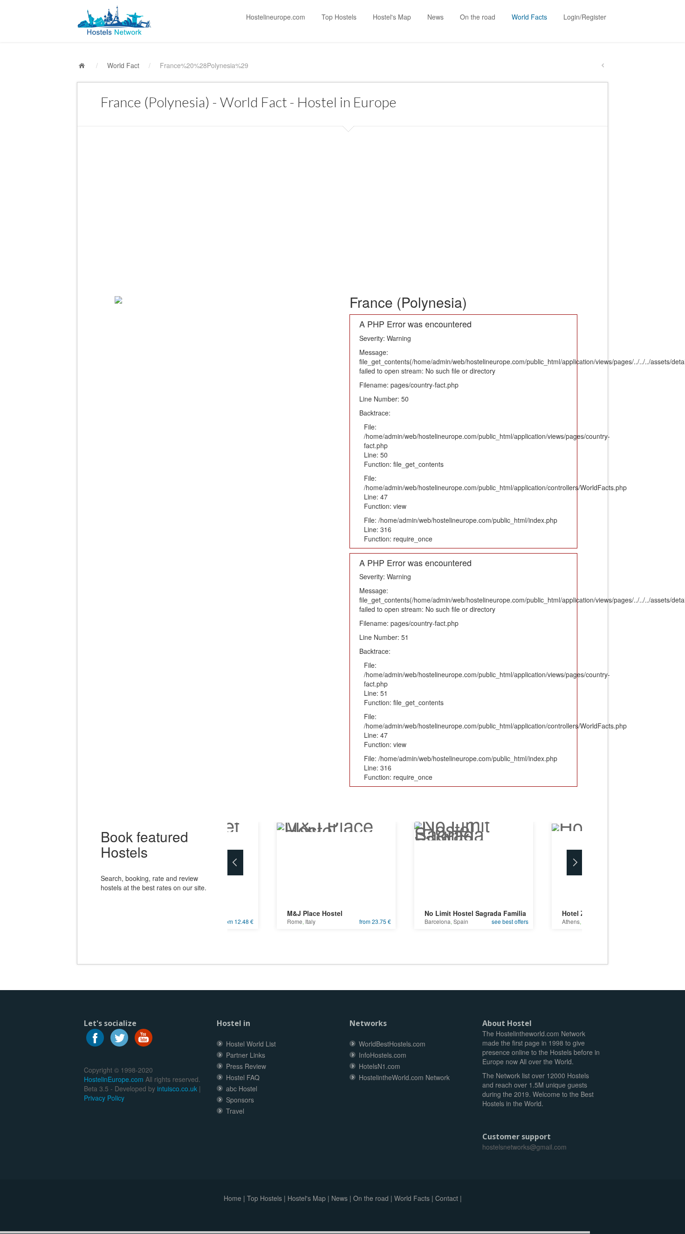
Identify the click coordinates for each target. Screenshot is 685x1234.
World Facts (529, 16)
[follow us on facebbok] (95, 1036)
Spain (460, 921)
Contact (446, 1198)
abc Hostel (241, 1088)
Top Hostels (339, 16)
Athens (571, 921)
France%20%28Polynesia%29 (204, 65)
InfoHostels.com (382, 1055)
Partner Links (245, 1055)
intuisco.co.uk (177, 1088)
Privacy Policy (104, 1097)
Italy (310, 921)
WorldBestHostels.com (392, 1043)
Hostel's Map (392, 16)
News (435, 16)
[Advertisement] (342, 205)
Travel (235, 1111)
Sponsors (240, 1099)
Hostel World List (251, 1043)
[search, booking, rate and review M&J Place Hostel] (336, 824)
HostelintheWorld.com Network (404, 1077)
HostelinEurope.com (114, 1079)
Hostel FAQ (243, 1077)
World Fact (123, 65)
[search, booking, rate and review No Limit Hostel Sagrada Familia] (473, 828)
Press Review (246, 1066)
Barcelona (438, 921)
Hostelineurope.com (275, 16)
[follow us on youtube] (143, 1036)
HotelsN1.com (379, 1066)
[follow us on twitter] (119, 1036)
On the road (477, 16)
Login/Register (584, 16)
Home (232, 1198)
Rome (294, 921)
